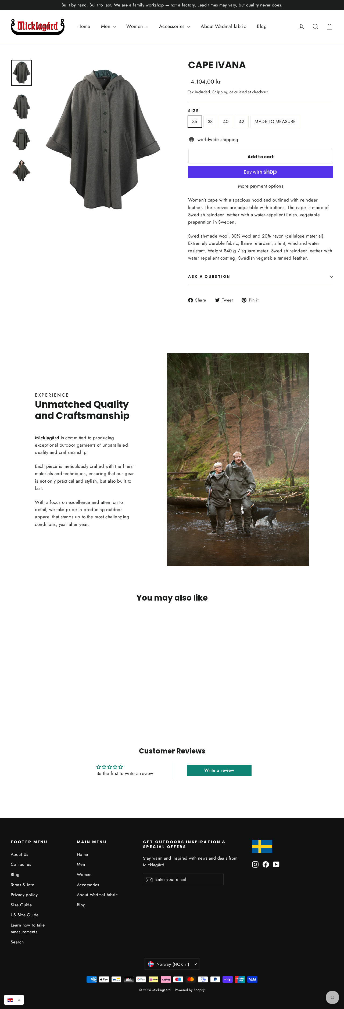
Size (193, 111)
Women (135, 26)
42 (242, 121)
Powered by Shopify (190, 990)
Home (83, 26)
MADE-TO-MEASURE (275, 121)
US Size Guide (25, 915)
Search (17, 942)
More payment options (261, 186)
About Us (19, 854)
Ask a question (209, 276)
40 (226, 121)
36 (195, 121)
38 (210, 121)
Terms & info (22, 885)
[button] (14, 1000)
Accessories (172, 26)
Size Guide (21, 905)
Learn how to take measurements (28, 928)
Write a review (219, 770)
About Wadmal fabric (223, 26)
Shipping (220, 92)
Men (106, 26)
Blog (262, 26)
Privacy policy (24, 895)
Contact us (21, 864)
